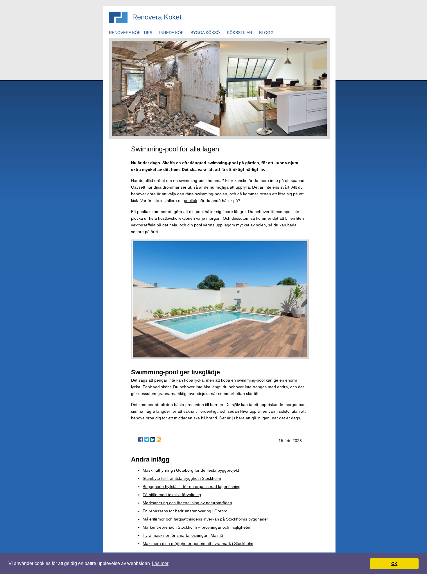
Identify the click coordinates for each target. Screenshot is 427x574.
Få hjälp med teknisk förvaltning (172, 494)
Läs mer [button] (160, 563)
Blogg (266, 32)
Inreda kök (171, 32)
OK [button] (394, 563)
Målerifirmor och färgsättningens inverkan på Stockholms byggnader (205, 519)
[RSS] (159, 439)
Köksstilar (239, 32)
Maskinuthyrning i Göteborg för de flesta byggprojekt (191, 470)
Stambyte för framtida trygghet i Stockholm (182, 478)
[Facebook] (140, 439)
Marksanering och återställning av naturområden (187, 502)
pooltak (190, 200)
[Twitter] (146, 439)
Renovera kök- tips (130, 32)
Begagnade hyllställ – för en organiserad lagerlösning (192, 486)
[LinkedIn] (152, 439)
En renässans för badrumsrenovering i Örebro (185, 511)
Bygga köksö (205, 32)
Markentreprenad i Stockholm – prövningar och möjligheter (197, 527)
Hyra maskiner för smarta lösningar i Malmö (183, 535)
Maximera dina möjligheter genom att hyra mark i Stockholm (198, 543)
